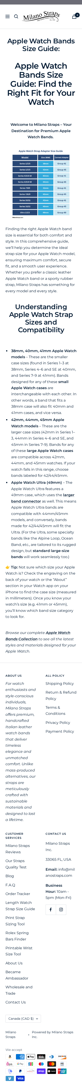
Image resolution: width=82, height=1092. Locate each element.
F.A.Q (10, 885)
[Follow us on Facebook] (51, 910)
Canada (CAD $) (21, 1019)
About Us (14, 963)
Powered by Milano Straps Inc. (52, 1034)
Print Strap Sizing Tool (15, 921)
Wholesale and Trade (19, 990)
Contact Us (15, 1002)
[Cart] (74, 16)
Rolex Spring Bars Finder (17, 936)
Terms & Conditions (55, 710)
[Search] (16, 16)
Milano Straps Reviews (17, 849)
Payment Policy (60, 731)
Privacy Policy (58, 722)
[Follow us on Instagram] (61, 910)
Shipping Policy (60, 683)
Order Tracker (17, 894)
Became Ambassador (16, 975)
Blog (9, 876)
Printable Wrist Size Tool (19, 951)
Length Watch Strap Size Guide (20, 905)
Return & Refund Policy (61, 695)
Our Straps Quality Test (16, 864)
